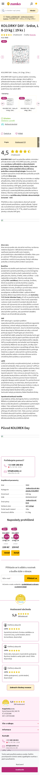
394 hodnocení (22, 616)
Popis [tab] (6, 142)
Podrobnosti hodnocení (11, 35)
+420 (15, 465)
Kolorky (33, 35)
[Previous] (2, 103)
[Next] (38, 103)
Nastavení (20, 764)
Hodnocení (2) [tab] (20, 142)
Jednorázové (31, 500)
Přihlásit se (32, 578)
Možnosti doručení (11, 124)
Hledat (32, 10)
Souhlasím (20, 770)
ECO (27, 503)
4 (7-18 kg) (30, 506)
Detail (7, 553)
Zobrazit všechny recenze (20, 687)
